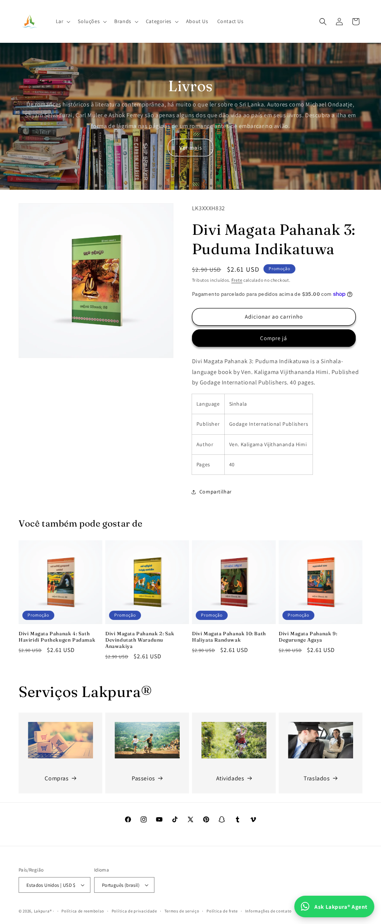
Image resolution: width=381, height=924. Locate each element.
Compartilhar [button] (215, 491)
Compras (56, 778)
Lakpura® (43, 911)
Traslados (317, 778)
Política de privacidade (134, 911)
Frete (237, 280)
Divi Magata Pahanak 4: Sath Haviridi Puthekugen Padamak (57, 636)
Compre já (273, 338)
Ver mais (190, 147)
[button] (62, 21)
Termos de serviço (181, 911)
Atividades (230, 778)
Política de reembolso (82, 911)
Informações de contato (268, 911)
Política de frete (222, 911)
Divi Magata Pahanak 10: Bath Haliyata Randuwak (229, 636)
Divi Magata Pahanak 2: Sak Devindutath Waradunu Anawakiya (140, 639)
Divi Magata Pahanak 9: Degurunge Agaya (308, 636)
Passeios (143, 778)
